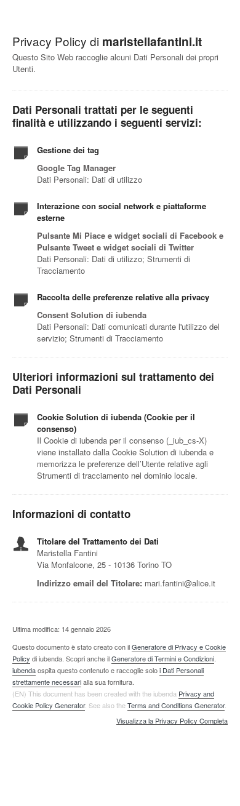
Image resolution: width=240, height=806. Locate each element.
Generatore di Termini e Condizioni (162, 658)
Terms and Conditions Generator (176, 705)
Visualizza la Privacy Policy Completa (172, 721)
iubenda (24, 670)
